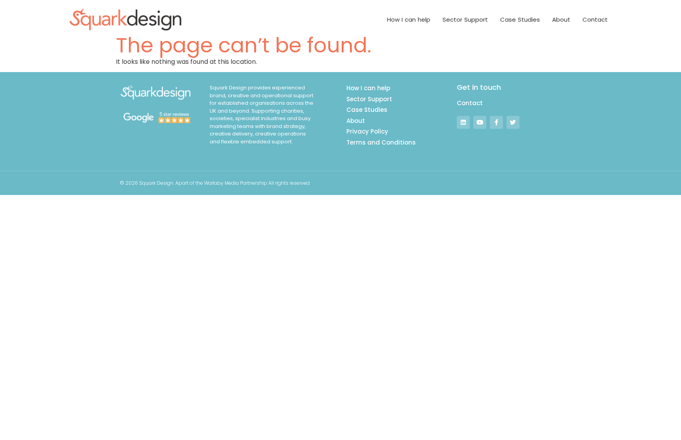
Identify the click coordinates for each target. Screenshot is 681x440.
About (561, 19)
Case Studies (520, 19)
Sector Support (465, 19)
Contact (595, 19)
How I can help (408, 19)
